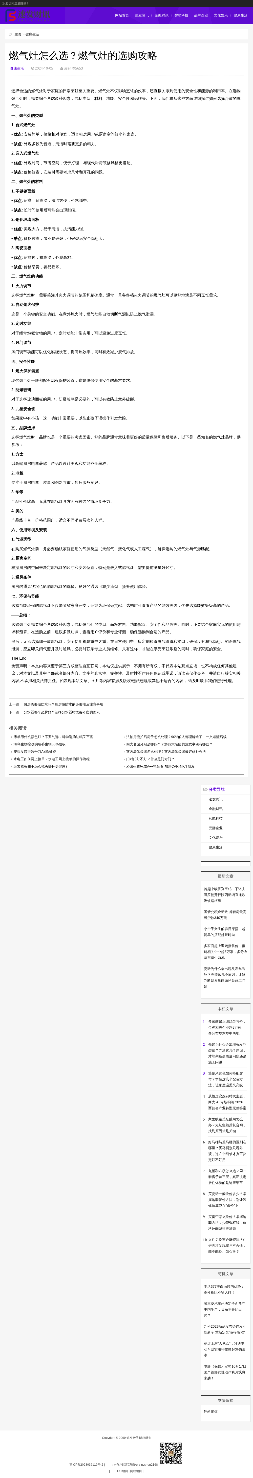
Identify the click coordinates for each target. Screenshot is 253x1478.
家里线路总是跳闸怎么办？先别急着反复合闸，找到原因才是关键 (227, 1125)
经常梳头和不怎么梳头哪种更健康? (40, 766)
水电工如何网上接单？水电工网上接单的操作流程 (52, 759)
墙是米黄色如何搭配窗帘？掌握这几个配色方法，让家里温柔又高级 (225, 1079)
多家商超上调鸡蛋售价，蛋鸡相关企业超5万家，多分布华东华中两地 (225, 952)
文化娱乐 (221, 15)
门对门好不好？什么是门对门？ (150, 759)
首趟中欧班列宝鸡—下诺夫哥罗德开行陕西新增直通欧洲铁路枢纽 (224, 895)
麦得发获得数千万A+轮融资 (35, 752)
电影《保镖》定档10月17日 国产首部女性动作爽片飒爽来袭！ (225, 1372)
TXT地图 (122, 1471)
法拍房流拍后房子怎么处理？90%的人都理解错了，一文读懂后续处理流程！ (185, 737)
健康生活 (241, 15)
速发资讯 (142, 15)
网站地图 (136, 1471)
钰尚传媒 (211, 1411)
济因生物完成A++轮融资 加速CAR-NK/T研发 (160, 766)
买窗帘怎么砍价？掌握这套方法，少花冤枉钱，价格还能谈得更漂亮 (227, 1223)
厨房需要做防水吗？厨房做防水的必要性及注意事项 (63, 704)
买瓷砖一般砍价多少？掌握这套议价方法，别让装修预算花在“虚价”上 (227, 1200)
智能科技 (181, 15)
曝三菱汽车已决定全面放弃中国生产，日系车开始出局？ (224, 1309)
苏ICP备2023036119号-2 (86, 1464)
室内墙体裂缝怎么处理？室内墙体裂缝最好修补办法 (166, 752)
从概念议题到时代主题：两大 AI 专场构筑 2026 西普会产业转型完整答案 (227, 1102)
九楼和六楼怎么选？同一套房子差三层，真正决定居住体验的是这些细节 (227, 1177)
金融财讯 (162, 15)
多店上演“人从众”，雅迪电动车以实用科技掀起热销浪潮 (224, 1349)
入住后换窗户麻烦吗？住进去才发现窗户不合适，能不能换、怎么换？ (227, 1245)
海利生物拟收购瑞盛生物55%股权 (39, 744)
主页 (18, 34)
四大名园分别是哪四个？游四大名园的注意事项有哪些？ (169, 744)
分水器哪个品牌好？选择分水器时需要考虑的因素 (62, 712)
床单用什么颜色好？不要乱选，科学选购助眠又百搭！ (55, 737)
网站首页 (122, 15)
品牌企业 (201, 15)
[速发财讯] (27, 21)
